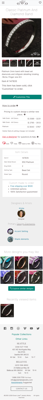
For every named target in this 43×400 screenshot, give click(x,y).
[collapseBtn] (3, 3)
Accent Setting (21, 231)
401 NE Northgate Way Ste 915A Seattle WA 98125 (21, 352)
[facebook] (5, 329)
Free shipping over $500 (21, 186)
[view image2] (14, 63)
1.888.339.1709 (18, 377)
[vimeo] (24, 329)
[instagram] (11, 329)
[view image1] (6, 63)
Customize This (23, 97)
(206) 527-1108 (21, 347)
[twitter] (38, 329)
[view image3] (21, 63)
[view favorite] (40, 2)
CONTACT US (21, 389)
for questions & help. (19, 137)
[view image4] (29, 63)
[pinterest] (18, 329)
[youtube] (31, 329)
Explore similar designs (22, 288)
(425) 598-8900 (21, 365)
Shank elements (22, 239)
